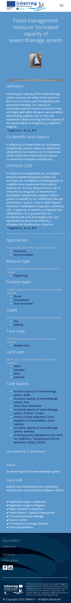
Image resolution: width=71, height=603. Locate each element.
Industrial (19, 377)
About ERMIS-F (11, 540)
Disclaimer (9, 554)
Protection (20, 251)
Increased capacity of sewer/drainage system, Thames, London (36, 411)
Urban (17, 366)
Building (18, 324)
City (16, 321)
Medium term (22, 345)
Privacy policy (10, 560)
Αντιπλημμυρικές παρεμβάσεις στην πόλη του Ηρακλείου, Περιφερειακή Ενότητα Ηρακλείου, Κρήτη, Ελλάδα (38, 438)
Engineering (20, 275)
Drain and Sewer (23, 303)
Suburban (19, 370)
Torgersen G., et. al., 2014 (22, 130)
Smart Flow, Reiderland (27, 406)
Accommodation (23, 254)
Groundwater (21, 300)
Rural (17, 373)
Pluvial (17, 296)
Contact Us (9, 546)
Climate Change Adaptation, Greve (34, 417)
